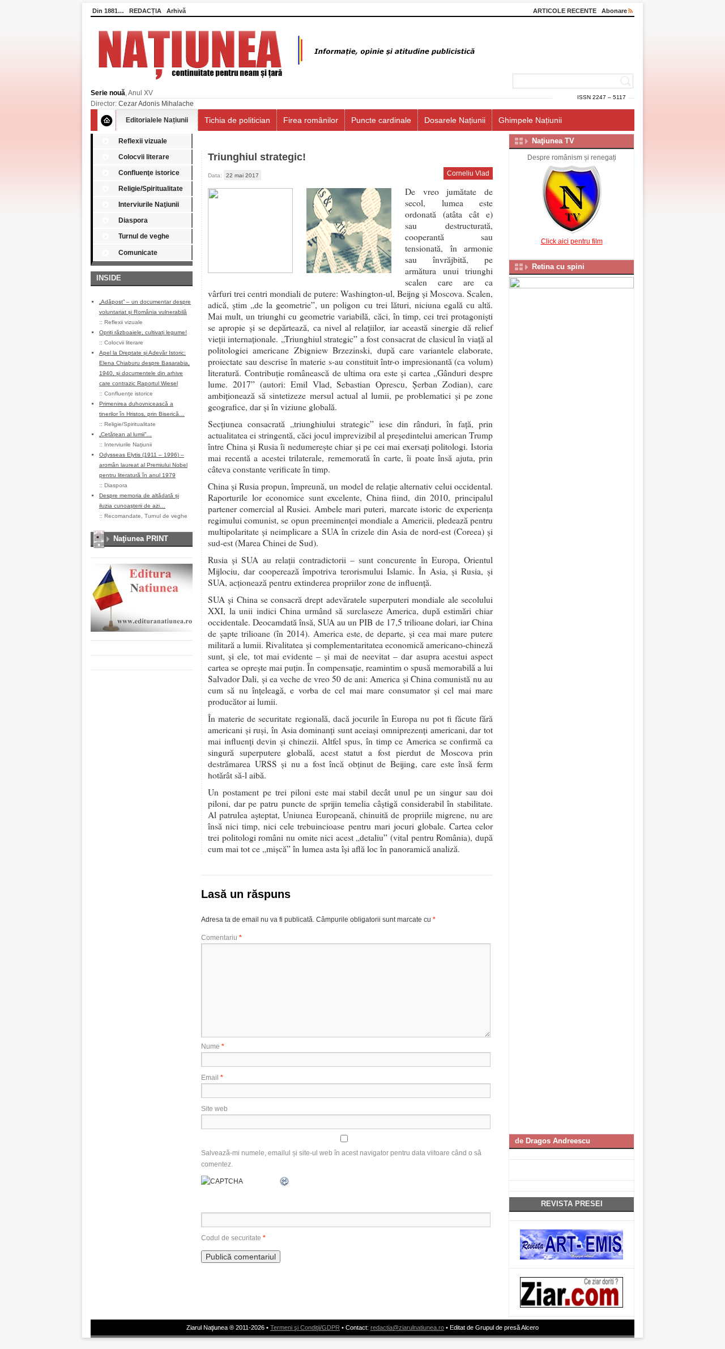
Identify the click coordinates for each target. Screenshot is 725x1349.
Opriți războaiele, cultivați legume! (143, 332)
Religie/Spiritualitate (150, 189)
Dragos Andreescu (558, 1141)
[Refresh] (285, 1181)
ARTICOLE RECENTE (564, 10)
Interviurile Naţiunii (148, 204)
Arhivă (176, 10)
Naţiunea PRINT (140, 538)
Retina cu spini (558, 266)
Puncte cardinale (381, 120)
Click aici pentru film (572, 241)
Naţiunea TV (553, 141)
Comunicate (137, 253)
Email (212, 1078)
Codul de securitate (231, 1238)
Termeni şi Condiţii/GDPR (305, 1327)
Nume (212, 1046)
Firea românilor (310, 120)
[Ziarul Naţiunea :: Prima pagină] (285, 83)
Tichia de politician (237, 120)
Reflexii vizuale (142, 141)
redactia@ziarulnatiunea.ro (407, 1327)
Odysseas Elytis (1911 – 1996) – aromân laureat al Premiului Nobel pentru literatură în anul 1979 (143, 465)
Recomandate (122, 516)
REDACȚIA (145, 10)
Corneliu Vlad (468, 173)
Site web (214, 1109)
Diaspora (133, 220)
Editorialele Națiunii (157, 120)
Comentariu (221, 938)
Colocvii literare (143, 157)
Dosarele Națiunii (454, 120)
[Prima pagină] (107, 120)
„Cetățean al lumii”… (125, 434)
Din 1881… (108, 10)
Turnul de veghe (143, 236)
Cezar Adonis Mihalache (156, 104)
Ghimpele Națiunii (530, 120)
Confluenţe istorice (149, 173)
